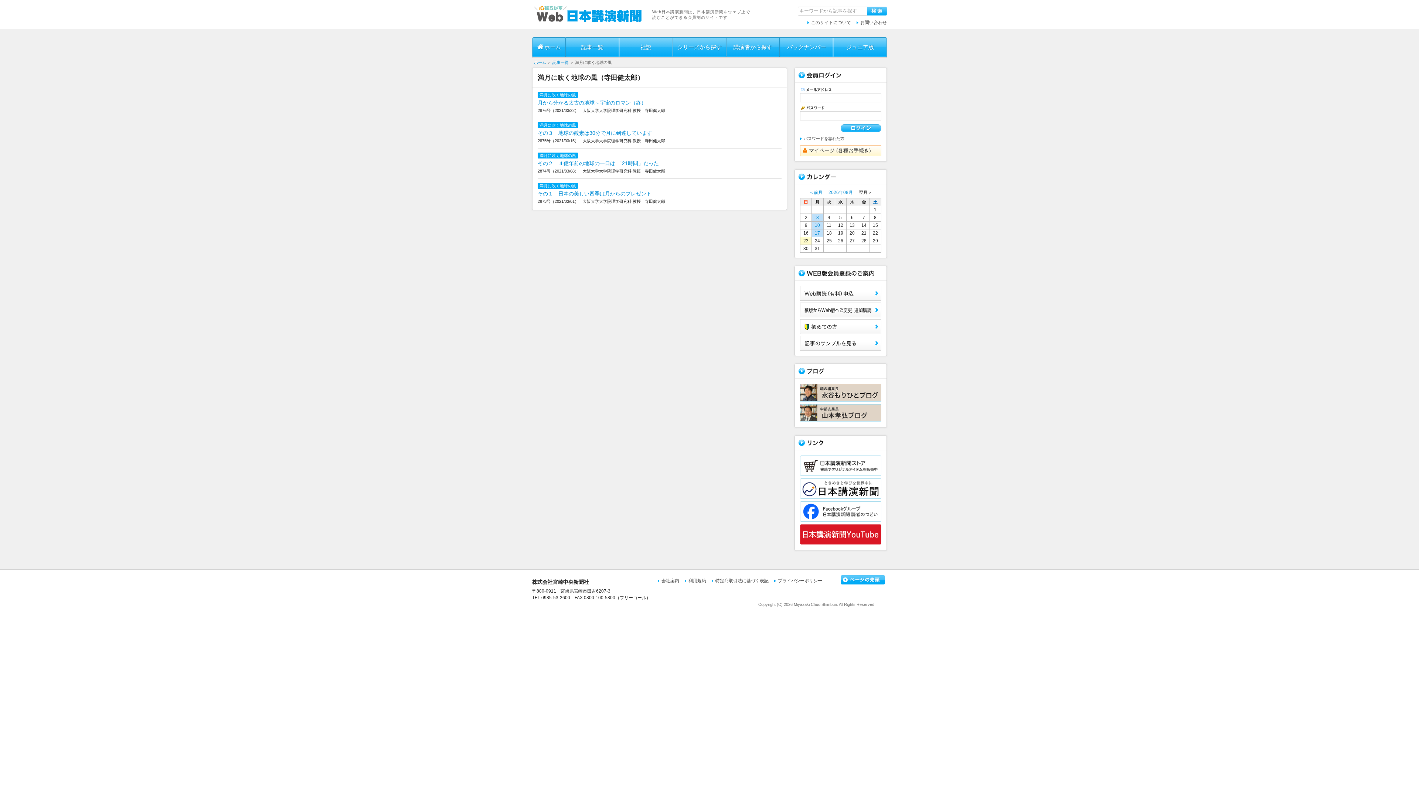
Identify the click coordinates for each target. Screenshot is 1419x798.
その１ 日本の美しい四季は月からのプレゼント (594, 194)
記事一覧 (592, 47)
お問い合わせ (873, 22)
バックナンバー (806, 47)
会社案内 (670, 580)
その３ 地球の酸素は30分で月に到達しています (595, 133)
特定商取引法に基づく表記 (742, 580)
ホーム (552, 47)
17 (817, 233)
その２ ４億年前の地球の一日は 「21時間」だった (598, 163)
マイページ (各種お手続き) (840, 150)
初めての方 (840, 326)
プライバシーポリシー (800, 580)
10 (817, 225)
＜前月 (816, 192)
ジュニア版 (860, 47)
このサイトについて (831, 22)
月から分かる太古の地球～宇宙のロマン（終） (592, 103)
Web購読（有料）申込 (840, 293)
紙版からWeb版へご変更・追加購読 (840, 310)
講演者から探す (753, 47)
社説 (645, 47)
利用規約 (697, 580)
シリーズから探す (699, 47)
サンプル (840, 343)
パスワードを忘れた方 (824, 138)
